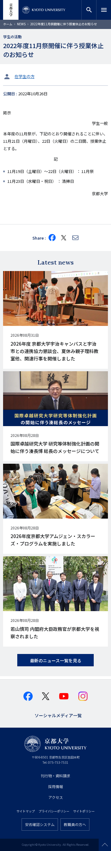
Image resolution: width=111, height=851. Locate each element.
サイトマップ (25, 811)
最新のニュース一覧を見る (55, 660)
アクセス (55, 797)
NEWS (21, 24)
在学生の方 (24, 76)
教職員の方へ (75, 824)
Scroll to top (105, 845)
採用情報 (55, 786)
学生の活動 (12, 36)
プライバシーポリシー (54, 811)
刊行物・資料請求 (55, 775)
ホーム (7, 24)
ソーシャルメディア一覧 (58, 714)
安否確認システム (40, 824)
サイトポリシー (84, 811)
